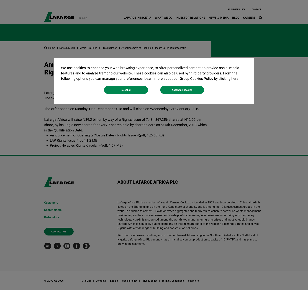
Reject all (126, 90)
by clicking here (226, 78)
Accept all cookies (182, 90)
